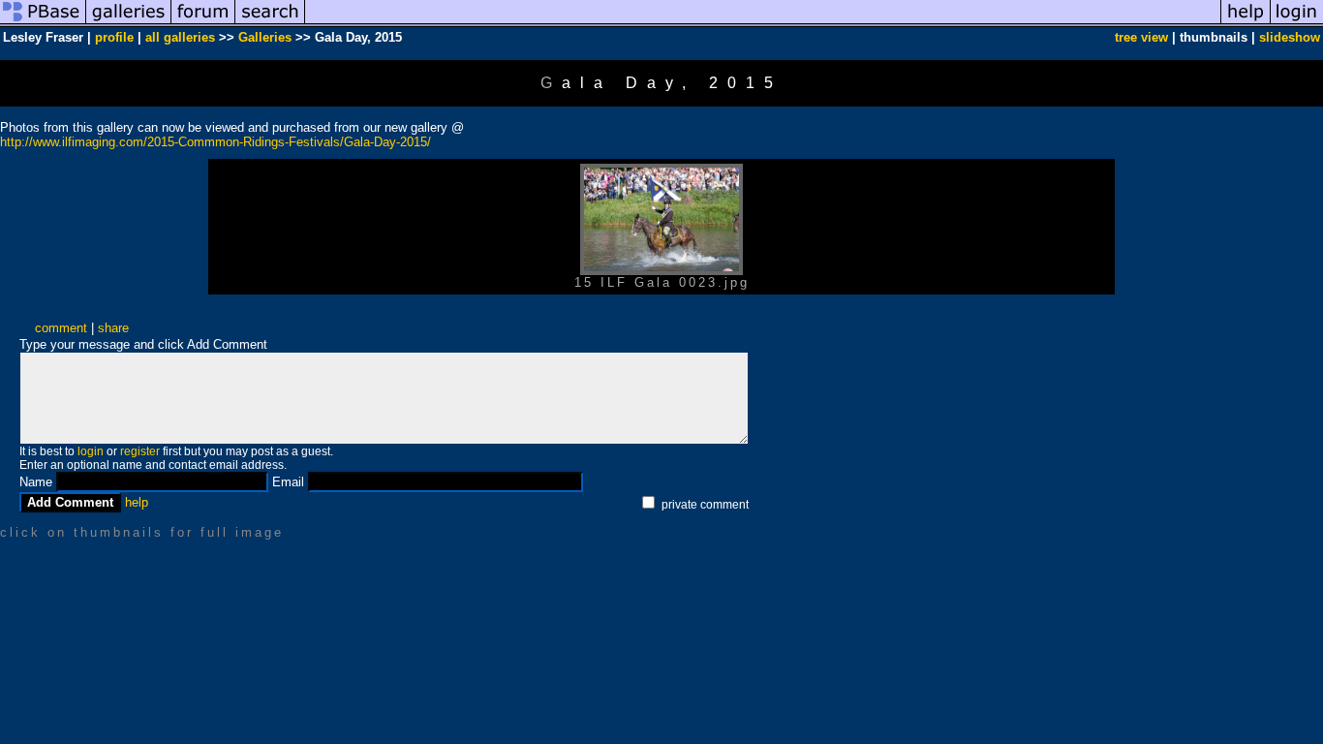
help (136, 502)
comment (61, 328)
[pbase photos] (43, 23)
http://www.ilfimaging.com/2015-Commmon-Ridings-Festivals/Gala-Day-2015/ (215, 142)
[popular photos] (762, 23)
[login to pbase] (1297, 23)
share (113, 328)
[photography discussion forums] (203, 23)
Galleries (265, 37)
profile (114, 37)
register (140, 451)
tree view (1141, 37)
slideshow (1289, 37)
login (90, 451)
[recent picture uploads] (128, 23)
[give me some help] (1245, 23)
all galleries (180, 37)
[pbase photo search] (270, 23)
